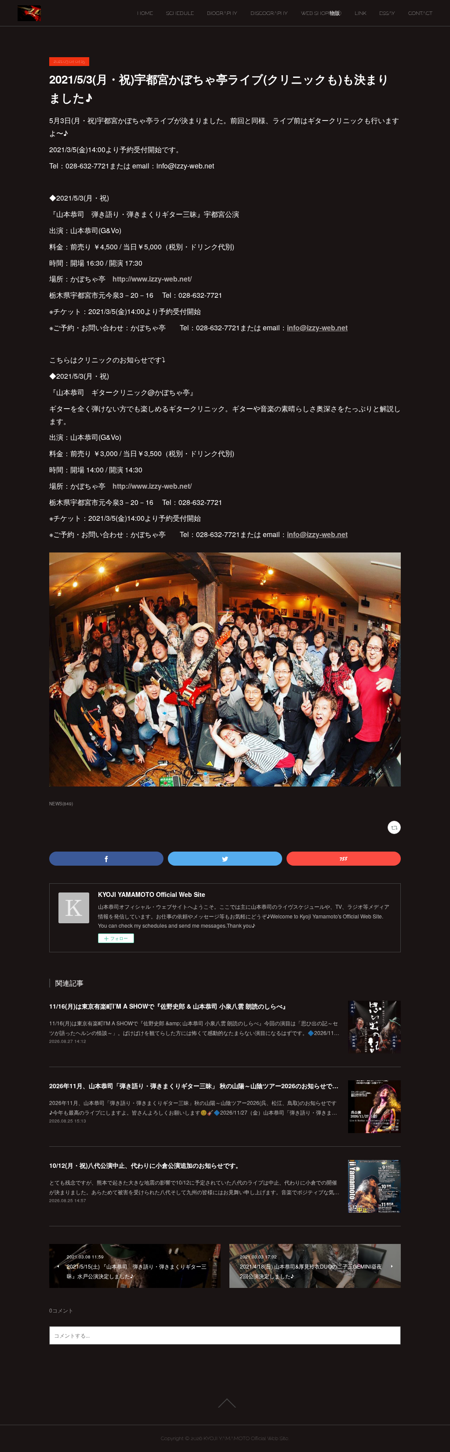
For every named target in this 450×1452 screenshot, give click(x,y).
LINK (360, 13)
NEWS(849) (61, 804)
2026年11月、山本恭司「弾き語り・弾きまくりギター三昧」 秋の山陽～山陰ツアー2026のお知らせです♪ (195, 1085)
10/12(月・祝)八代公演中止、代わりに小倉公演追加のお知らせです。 (145, 1165)
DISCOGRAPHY (269, 13)
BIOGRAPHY (222, 13)
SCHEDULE (180, 13)
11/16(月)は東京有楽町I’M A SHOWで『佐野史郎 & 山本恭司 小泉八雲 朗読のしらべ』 (169, 1006)
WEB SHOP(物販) (321, 13)
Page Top (225, 1403)
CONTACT (420, 13)
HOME (145, 13)
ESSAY (387, 13)
